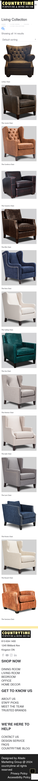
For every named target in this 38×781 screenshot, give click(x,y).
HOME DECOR (10, 684)
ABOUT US (8, 699)
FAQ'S (5, 744)
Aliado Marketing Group (13, 760)
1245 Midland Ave (10, 645)
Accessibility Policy (19, 777)
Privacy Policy (19, 773)
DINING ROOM (10, 669)
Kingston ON (8, 649)
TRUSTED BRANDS (13, 710)
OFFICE (6, 680)
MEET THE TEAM (12, 706)
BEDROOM (8, 677)
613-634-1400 (8, 641)
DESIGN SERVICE (13, 741)
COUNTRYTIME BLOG (15, 748)
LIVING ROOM (10, 673)
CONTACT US (10, 737)
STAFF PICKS (10, 702)
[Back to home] (18, 5)
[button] (36, 5)
